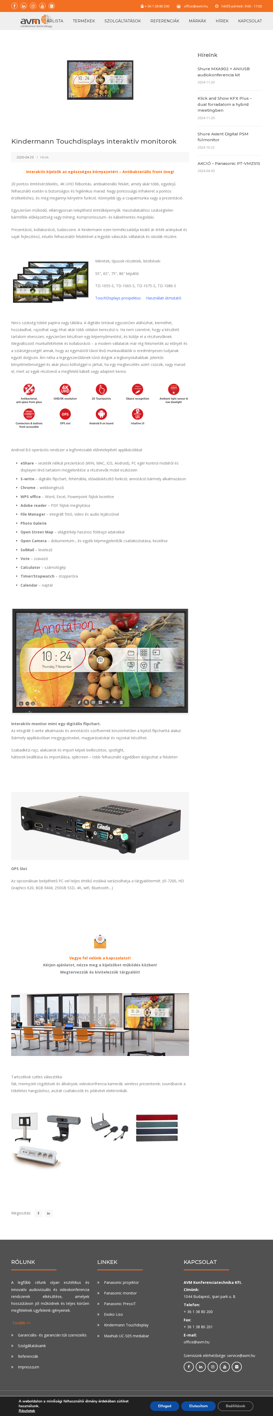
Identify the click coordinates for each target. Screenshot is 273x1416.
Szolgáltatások (123, 21)
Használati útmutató (163, 297)
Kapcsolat (250, 21)
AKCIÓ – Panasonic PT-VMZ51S (229, 163)
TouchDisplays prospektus (118, 297)
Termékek (84, 21)
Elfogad (164, 1406)
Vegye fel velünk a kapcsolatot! (100, 957)
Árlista (55, 21)
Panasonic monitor (120, 1293)
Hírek (222, 21)
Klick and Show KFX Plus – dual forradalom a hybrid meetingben (225, 104)
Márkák (197, 21)
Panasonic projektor (121, 1282)
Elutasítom (198, 1406)
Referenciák (164, 21)
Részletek (27, 1411)
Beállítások (235, 1406)
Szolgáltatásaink (32, 1345)
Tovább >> (21, 1322)
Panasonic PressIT (120, 1303)
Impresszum (28, 1366)
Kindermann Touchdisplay (126, 1324)
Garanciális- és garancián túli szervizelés (52, 1335)
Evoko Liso (113, 1314)
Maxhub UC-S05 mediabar (126, 1335)
